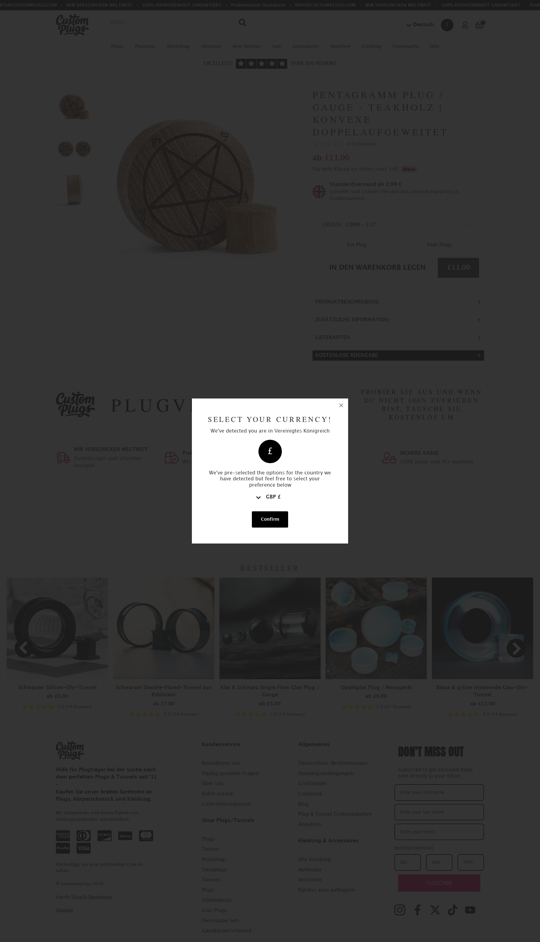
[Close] (341, 405)
